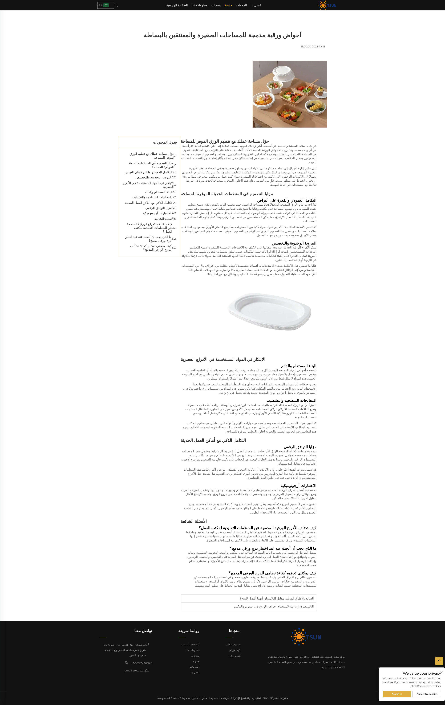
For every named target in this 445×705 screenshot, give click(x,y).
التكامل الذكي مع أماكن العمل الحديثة (149, 203)
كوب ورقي (235, 650)
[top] (439, 661)
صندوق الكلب (233, 644)
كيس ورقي (235, 655)
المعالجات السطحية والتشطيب (152, 197)
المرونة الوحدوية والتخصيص (154, 177)
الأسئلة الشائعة (164, 219)
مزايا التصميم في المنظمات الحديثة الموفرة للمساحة (151, 165)
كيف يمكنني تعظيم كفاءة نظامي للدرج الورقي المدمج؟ (151, 248)
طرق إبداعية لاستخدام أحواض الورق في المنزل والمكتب (269, 606)
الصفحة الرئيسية (177, 5)
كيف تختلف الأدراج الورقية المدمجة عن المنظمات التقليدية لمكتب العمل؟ (149, 228)
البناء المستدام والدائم (158, 192)
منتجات (216, 5)
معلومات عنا (200, 5)
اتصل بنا (256, 5)
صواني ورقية (288, 172)
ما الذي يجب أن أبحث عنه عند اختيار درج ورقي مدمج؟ (148, 239)
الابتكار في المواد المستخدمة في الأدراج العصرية (148, 185)
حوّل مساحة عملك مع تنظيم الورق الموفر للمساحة (152, 156)
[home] (327, 5)
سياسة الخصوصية (168, 698)
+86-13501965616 (141, 663)
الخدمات (241, 5)
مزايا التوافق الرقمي (158, 208)
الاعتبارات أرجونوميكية (157, 213)
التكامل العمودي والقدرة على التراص (148, 172)
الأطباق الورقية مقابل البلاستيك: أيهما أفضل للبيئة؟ (272, 598)
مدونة (228, 5)
